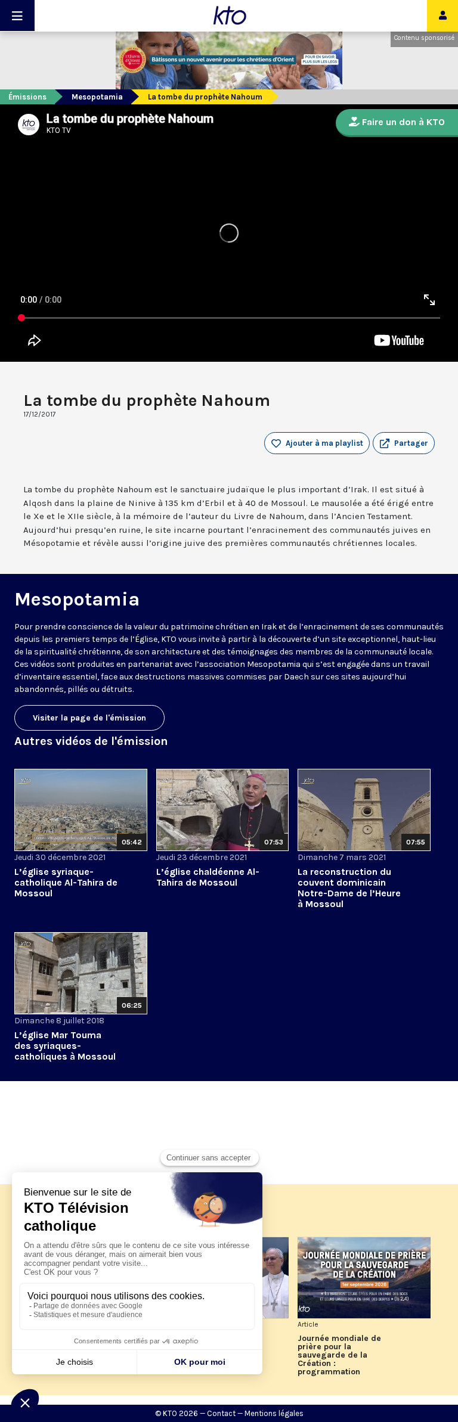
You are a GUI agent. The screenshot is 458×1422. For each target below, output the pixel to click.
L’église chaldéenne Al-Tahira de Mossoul (207, 877)
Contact (221, 1413)
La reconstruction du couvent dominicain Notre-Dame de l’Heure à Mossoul (349, 887)
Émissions (27, 96)
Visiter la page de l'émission (89, 718)
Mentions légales (274, 1413)
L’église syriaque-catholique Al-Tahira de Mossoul (65, 882)
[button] (404, 443)
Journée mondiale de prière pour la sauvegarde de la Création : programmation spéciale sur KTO (339, 1355)
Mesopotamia (97, 96)
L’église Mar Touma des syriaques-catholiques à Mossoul (65, 1045)
